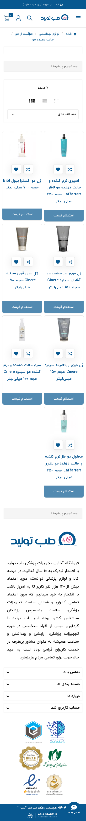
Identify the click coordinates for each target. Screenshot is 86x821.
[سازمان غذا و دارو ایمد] (43, 758)
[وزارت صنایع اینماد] (43, 784)
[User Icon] (18, 18)
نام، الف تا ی (43, 114)
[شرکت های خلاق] (43, 731)
